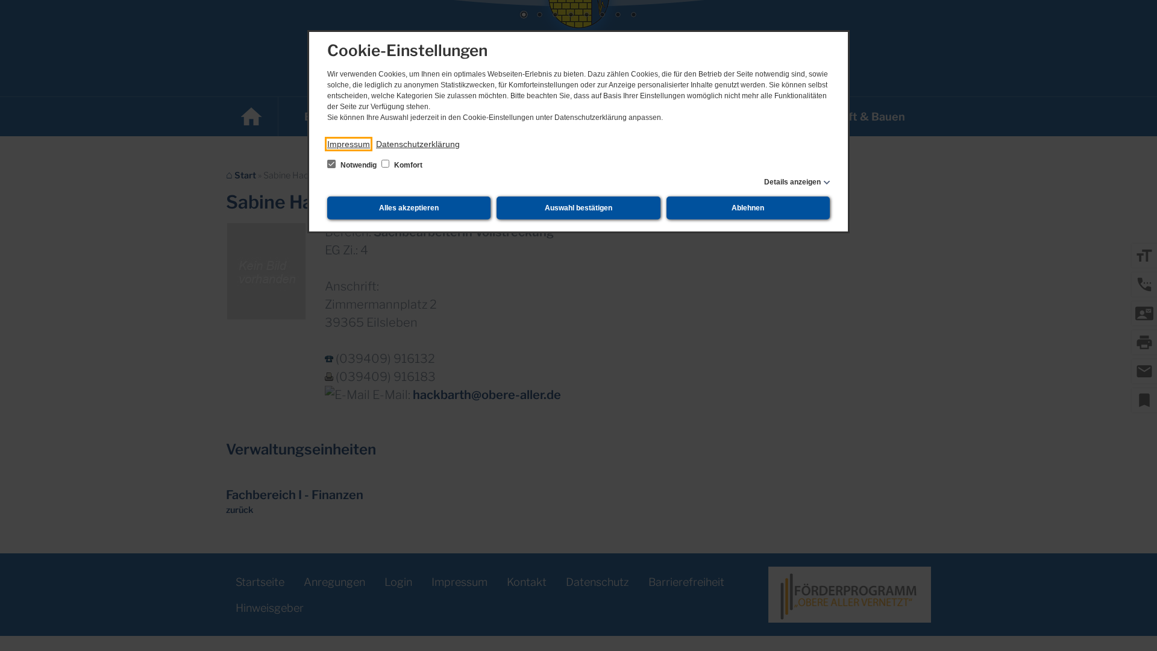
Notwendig (358, 165)
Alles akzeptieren (409, 208)
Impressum (348, 144)
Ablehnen (748, 208)
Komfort (407, 165)
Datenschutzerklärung (418, 144)
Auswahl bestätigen (578, 208)
